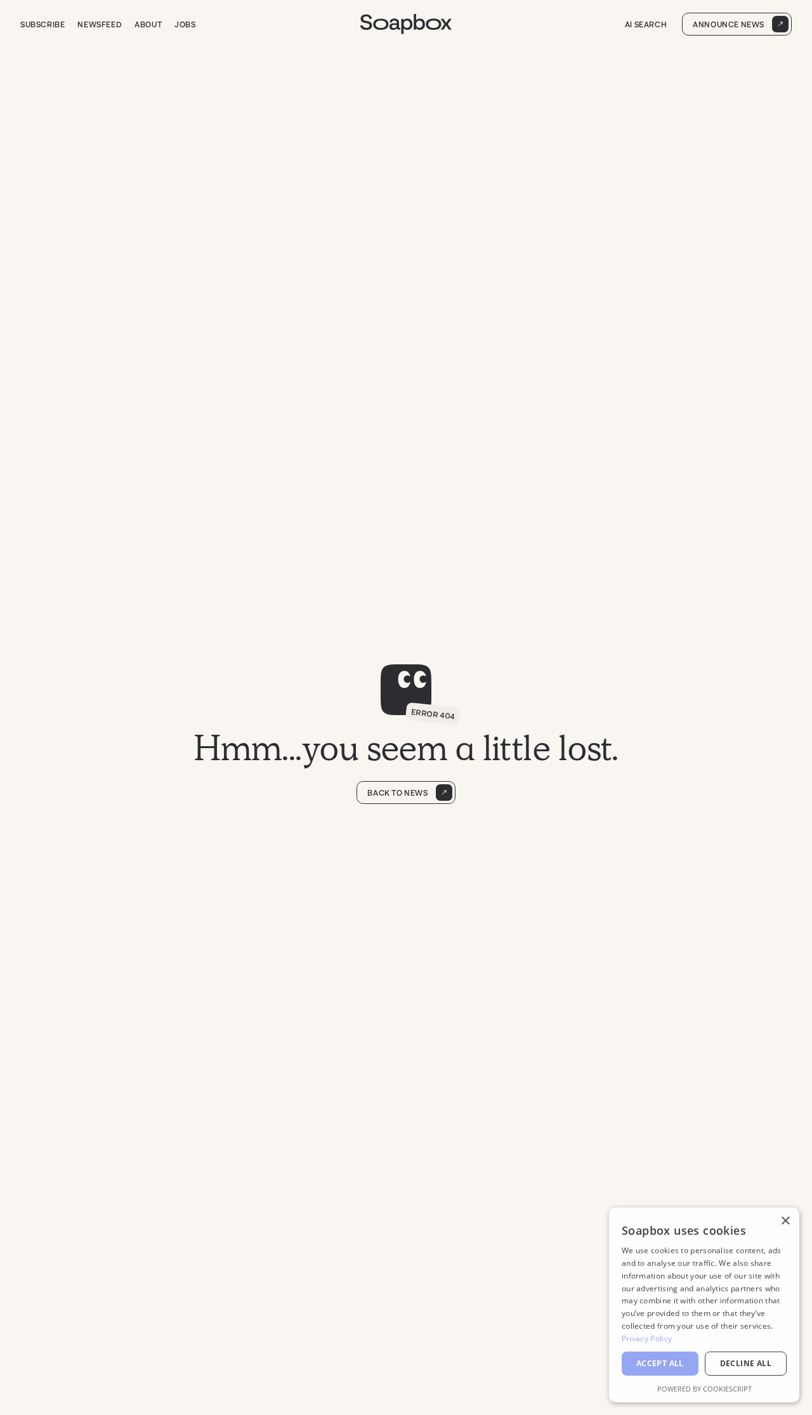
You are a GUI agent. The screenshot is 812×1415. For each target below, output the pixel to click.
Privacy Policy (647, 1338)
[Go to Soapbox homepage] (406, 24)
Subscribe (42, 24)
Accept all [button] (660, 1363)
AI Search (646, 24)
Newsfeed (99, 24)
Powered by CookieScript (704, 1388)
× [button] (785, 1221)
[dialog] (704, 1305)
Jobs (184, 24)
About (148, 24)
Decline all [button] (745, 1363)
